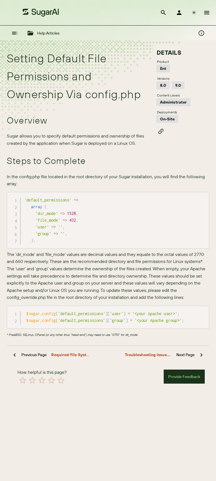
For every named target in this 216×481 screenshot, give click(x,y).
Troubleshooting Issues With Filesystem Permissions (148, 354)
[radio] (22, 380)
